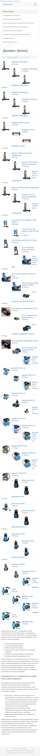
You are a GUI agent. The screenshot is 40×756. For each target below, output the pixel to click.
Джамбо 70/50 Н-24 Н (19, 446)
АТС (4, 57)
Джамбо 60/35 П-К (28, 400)
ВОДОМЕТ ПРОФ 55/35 (20, 85)
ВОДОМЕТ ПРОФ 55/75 (30, 99)
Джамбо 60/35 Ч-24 (35, 384)
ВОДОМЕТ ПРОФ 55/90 (20, 116)
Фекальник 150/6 (28, 541)
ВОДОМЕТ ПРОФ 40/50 (20, 62)
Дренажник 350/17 (18, 527)
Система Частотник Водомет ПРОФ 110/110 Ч (30, 231)
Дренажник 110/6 (28, 480)
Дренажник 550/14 (18, 534)
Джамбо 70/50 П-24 (18, 418)
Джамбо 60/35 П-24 (28, 375)
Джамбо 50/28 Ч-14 (35, 359)
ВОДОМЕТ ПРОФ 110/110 (20, 123)
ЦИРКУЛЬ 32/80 (27, 622)
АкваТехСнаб (7, 4)
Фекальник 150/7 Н (18, 564)
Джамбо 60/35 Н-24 (18, 393)
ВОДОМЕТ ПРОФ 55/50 (20, 92)
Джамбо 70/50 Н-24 (35, 435)
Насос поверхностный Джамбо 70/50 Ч (25, 341)
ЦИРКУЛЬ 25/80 (27, 596)
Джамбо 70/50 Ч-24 (28, 425)
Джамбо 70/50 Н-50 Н (19, 473)
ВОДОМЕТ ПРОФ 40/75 (30, 69)
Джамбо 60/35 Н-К (35, 409)
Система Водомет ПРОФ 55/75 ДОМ (24, 240)
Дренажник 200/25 (18, 503)
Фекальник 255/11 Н (29, 571)
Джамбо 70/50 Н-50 (35, 462)
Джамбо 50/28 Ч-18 (18, 368)
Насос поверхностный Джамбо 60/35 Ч (25, 308)
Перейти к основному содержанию (10, 1)
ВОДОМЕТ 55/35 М (28, 130)
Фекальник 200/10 (18, 557)
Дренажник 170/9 (18, 496)
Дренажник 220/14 (28, 510)
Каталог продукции (12, 57)
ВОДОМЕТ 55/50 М (18, 146)
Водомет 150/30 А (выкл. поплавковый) (25, 187)
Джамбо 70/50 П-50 (28, 453)
